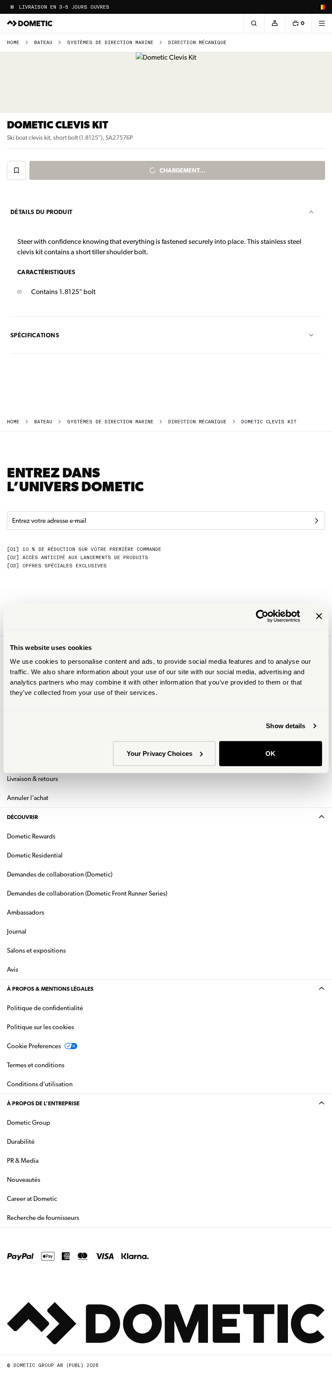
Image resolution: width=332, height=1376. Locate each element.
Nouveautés (51, 1179)
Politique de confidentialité (45, 1008)
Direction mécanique (197, 42)
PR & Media (50, 1160)
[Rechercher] (253, 23)
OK (270, 753)
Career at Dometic (59, 1198)
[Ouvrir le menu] (321, 23)
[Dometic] (30, 23)
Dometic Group (56, 1122)
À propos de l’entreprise (43, 1103)
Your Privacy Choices (159, 753)
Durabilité (21, 1142)
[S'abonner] (316, 520)
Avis (12, 969)
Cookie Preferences (34, 1046)
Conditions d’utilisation (40, 1084)
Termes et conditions (35, 1065)
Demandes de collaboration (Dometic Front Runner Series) (87, 893)
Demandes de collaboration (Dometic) (59, 874)
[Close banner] (319, 616)
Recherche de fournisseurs (43, 1218)
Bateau (43, 42)
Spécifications (34, 335)
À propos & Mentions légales (50, 989)
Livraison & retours (32, 779)
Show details (285, 726)
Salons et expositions (36, 950)
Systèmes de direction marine (110, 42)
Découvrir (22, 817)
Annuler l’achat (27, 798)
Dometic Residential (62, 855)
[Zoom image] (166, 82)
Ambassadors (25, 912)
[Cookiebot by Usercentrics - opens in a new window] (262, 616)
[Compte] (274, 23)
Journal (16, 931)
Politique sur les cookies (40, 1027)
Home (13, 42)
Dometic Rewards (31, 836)
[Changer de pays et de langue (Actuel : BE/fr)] (321, 7)
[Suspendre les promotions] (12, 7)
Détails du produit (41, 211)
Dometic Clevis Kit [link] (269, 421)
